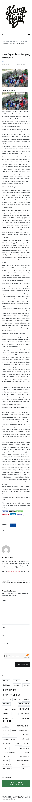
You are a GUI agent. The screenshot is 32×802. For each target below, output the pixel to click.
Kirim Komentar (22, 664)
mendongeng (7, 744)
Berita (26, 685)
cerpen (17, 700)
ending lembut (24, 704)
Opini (3, 61)
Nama (4, 627)
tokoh (17, 768)
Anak (26, 680)
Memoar (25, 739)
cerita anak (7, 700)
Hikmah (24, 708)
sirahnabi (25, 765)
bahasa (6, 685)
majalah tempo (9, 739)
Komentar (5, 600)
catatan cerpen (12, 695)
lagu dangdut (24, 730)
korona (6, 730)
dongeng (6, 704)
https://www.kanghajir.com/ (13, 571)
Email (4, 635)
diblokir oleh (17, 784)
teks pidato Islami (7, 768)
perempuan (24, 748)
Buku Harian (10, 690)
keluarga (25, 714)
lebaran (26, 735)
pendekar (5, 748)
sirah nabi (7, 765)
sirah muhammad (22, 760)
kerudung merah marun (16, 719)
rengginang (6, 756)
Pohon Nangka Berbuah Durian (9, 582)
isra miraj (6, 714)
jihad (15, 714)
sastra (5, 760)
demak (26, 700)
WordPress (12, 799)
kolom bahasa (22, 726)
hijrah (13, 709)
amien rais (5, 680)
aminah (16, 680)
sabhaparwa (24, 756)
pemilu (26, 744)
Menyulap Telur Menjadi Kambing (23, 582)
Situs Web (5, 643)
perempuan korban (9, 752)
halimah (5, 709)
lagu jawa (7, 735)
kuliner (14, 730)
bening (16, 685)
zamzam (24, 768)
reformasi (26, 752)
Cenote (19, 797)
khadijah (5, 726)
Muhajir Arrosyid (6, 64)
